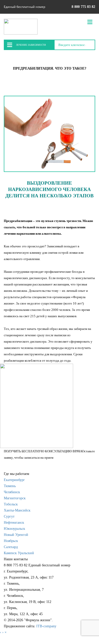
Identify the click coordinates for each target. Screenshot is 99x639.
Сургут (9, 516)
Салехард (11, 547)
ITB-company (46, 626)
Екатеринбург (14, 480)
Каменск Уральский (19, 553)
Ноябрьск (11, 541)
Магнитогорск (15, 498)
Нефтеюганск (14, 522)
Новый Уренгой (16, 535)
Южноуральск (14, 529)
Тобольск (11, 504)
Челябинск (12, 492)
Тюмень (10, 486)
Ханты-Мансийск (17, 510)
